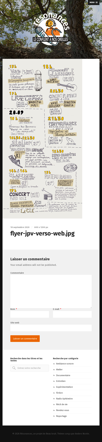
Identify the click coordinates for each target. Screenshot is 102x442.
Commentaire (17, 273)
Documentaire (63, 375)
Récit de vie (61, 404)
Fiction (59, 393)
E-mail (57, 309)
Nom (13, 309)
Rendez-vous (62, 410)
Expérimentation (64, 387)
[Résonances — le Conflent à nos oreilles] (51, 29)
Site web (14, 322)
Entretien (60, 381)
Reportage (61, 416)
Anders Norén (82, 433)
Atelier (59, 369)
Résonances (26, 433)
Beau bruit (51, 433)
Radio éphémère (64, 398)
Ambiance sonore (65, 363)
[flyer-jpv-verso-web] (51, 139)
